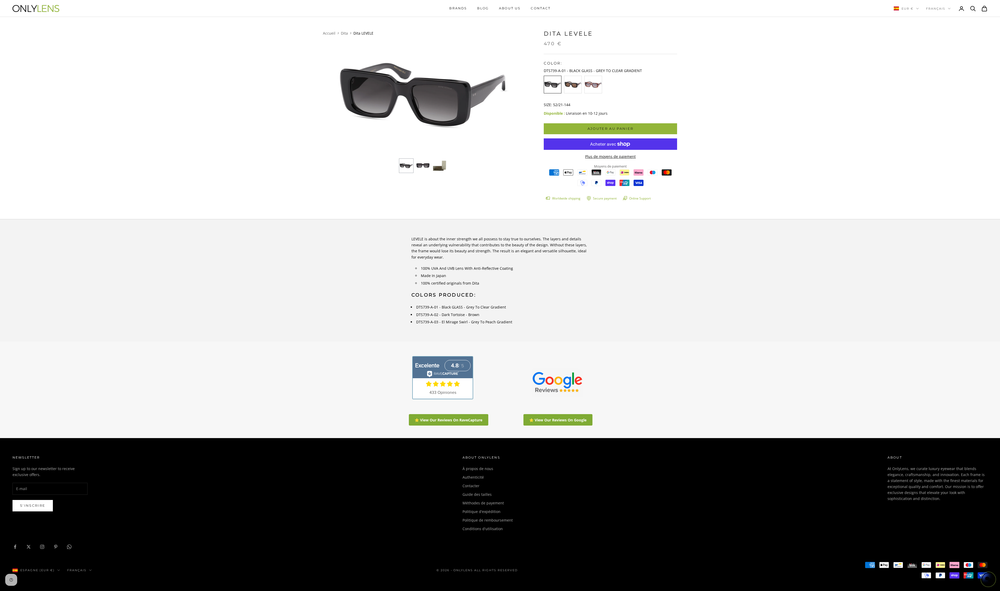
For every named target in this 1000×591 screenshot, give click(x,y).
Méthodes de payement (483, 502)
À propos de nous (478, 468)
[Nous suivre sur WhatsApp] (69, 546)
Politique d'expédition (482, 511)
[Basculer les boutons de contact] (988, 579)
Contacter (471, 485)
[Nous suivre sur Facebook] (15, 546)
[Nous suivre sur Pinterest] (55, 546)
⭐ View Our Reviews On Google (557, 419)
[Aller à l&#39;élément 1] (406, 165)
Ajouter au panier (611, 128)
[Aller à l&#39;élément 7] (439, 165)
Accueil (329, 33)
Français (935, 8)
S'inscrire (32, 505)
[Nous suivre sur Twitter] (28, 546)
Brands (458, 8)
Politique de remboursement (488, 520)
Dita (344, 33)
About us (509, 8)
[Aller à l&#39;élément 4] (423, 165)
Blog (483, 8)
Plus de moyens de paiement (610, 156)
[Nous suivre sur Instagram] (42, 546)
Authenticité (473, 477)
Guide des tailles (477, 494)
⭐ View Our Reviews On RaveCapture (448, 419)
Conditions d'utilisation (483, 528)
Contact (541, 8)
